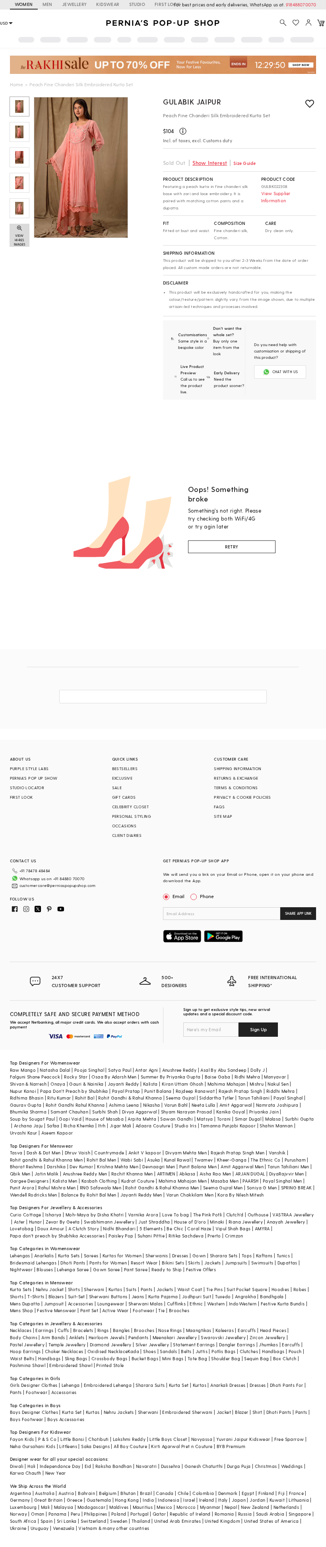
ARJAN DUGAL (250, 1173)
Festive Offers (201, 1269)
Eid (88, 1466)
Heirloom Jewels (106, 1337)
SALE (117, 787)
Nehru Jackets (119, 1412)
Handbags (273, 1351)
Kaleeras (224, 1330)
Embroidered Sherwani (187, 1412)
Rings (103, 1330)
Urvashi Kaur (23, 1132)
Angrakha (245, 1296)
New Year (55, 1472)
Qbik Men (20, 1173)
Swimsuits (262, 1262)
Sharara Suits (150, 1385)
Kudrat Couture (138, 1180)
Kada (133, 1351)
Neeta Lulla (203, 1104)
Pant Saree (135, 1269)
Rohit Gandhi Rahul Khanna (75, 1104)
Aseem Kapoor (57, 1132)
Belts (186, 1351)
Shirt (257, 1412)
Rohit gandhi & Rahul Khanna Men (46, 1159)
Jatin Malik (46, 1173)
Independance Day (60, 1466)
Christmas (266, 1466)
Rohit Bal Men (101, 1159)
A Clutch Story (83, 1228)
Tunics (283, 1255)
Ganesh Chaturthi (203, 1466)
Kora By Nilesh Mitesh (240, 1194)
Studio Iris (185, 1125)
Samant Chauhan (69, 1111)
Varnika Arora (143, 1214)
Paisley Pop (121, 1235)
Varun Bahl (176, 1104)
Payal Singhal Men (282, 1180)
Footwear (143, 1310)
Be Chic (175, 1228)
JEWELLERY (74, 4)
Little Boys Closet (168, 1439)
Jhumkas (268, 1344)
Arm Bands (53, 1337)
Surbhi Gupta (299, 1118)
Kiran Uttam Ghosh (183, 1083)
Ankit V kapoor (144, 1152)
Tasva (16, 1152)
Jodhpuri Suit (196, 1296)
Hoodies (280, 1289)
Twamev (203, 1159)
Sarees (91, 1255)
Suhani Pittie (151, 1235)
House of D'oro (190, 1221)
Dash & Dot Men (44, 1152)
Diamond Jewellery (111, 1344)
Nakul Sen (278, 1083)
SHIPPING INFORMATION (237, 768)
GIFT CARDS (124, 797)
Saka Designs (95, 1446)
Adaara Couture (153, 1125)
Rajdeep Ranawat (195, 1091)
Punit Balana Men (198, 1166)
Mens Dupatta (25, 1303)
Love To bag (175, 1214)
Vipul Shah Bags (233, 1228)
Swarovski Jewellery (223, 1337)
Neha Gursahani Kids (33, 1446)
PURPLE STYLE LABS (29, 768)
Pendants (138, 1337)
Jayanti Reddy (123, 1083)
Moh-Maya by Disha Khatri (95, 1214)
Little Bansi (72, 1439)
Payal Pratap (126, 1091)
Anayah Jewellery (286, 1221)
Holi (31, 1466)
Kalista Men (64, 1180)
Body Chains (23, 1337)
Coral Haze (199, 1228)
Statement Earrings (194, 1344)
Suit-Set (76, 1296)
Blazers (56, 1296)
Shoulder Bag (225, 1358)
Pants (147, 1289)
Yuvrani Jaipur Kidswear (243, 1439)
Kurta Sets (69, 1255)
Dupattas (287, 1262)
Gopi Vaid (70, 1118)
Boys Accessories (65, 1419)
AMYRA (262, 1228)
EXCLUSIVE (122, 778)
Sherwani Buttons (108, 1296)
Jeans (138, 1296)
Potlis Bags (223, 1351)
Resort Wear (144, 1262)
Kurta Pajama (163, 1296)
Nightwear (21, 1269)
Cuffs (63, 1330)
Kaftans (264, 1255)
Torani (224, 1118)
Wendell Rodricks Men (33, 1194)
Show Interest (209, 163)
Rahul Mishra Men (57, 1187)
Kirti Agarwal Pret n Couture (181, 1446)
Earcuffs (247, 1330)
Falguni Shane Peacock (35, 1076)
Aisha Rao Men (215, 1173)
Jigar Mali (121, 1125)
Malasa (273, 1118)
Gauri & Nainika (86, 1083)
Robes (300, 1289)
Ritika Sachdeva (186, 1235)
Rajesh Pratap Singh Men (237, 1152)
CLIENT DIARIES (127, 835)
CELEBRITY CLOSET (130, 806)
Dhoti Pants (72, 1262)
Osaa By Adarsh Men (113, 1076)
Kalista (150, 1083)
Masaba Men (225, 1180)
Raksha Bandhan (113, 1466)
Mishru (257, 1083)
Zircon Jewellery (267, 1337)
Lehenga (71, 1385)
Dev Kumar (81, 1166)
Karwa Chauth (25, 1472)
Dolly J (257, 1070)
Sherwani (94, 1289)
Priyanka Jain (264, 1111)
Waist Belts (22, 1358)
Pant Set (89, 1310)
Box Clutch (285, 1358)
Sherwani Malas (145, 1303)
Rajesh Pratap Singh (240, 1091)
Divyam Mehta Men (186, 1152)
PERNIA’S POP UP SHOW (34, 778)
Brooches (179, 1310)
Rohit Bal (85, 1097)
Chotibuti (98, 1439)
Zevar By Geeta (63, 1221)
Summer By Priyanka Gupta (171, 1076)
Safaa (53, 1125)
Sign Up (258, 1029)
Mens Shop (21, 1310)
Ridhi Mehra (247, 1076)
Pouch (295, 1351)
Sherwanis (157, 1255)
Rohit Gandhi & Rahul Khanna (130, 1097)
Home (16, 84)
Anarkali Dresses (227, 1385)
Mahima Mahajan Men (183, 1180)
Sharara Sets (224, 1255)
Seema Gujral (180, 1097)
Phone (207, 896)
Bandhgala (272, 1296)
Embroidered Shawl (70, 1365)
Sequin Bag (256, 1358)
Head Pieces (273, 1330)
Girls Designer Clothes (34, 1385)
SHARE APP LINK (298, 913)
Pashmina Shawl (28, 1365)
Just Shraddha (154, 1221)
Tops (247, 1255)
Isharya (53, 1214)
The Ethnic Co (265, 1159)
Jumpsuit (54, 1303)
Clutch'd (235, 1214)
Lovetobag (22, 1228)
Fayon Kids (22, 1439)
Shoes (149, 1351)
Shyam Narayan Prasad (186, 1111)
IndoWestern (242, 1303)
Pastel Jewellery (27, 1344)
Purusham (295, 1159)
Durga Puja (239, 1466)
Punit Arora (22, 1187)
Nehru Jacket (50, 1289)
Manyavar (275, 1076)
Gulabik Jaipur (192, 101)
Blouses (45, 1269)
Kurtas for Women (122, 1255)
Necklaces (21, 1330)
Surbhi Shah (105, 1111)
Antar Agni (146, 1070)
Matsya (205, 1118)
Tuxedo (223, 1296)
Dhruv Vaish (77, 1152)
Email (178, 896)
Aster (19, 1221)
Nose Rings (170, 1330)
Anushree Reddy (179, 1070)
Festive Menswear (56, 1310)
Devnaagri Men (158, 1166)
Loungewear (110, 1303)
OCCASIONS (124, 825)
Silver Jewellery (152, 1344)
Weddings (292, 1466)
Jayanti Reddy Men (141, 1194)
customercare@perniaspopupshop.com (57, 885)
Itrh (102, 1125)
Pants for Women (108, 1262)
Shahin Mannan (276, 1125)
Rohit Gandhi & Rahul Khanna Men (162, 1187)
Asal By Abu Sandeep (223, 1070)
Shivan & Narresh (28, 1083)
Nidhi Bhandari (119, 1228)
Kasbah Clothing (99, 1180)
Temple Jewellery (67, 1344)
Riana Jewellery (246, 1221)
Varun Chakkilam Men (190, 1194)
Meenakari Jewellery (175, 1337)
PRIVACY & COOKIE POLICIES (242, 797)
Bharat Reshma (26, 1166)
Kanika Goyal (230, 1111)
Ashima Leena (124, 1104)
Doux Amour (50, 1228)
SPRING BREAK (296, 1187)
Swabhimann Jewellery (109, 1221)
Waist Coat (189, 1289)
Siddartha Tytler (216, 1097)
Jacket (224, 1412)
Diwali (16, 1466)
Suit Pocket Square (247, 1289)
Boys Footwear (26, 1419)
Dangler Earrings (237, 1344)
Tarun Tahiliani (254, 1097)
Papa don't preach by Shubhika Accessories (57, 1235)
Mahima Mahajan (227, 1083)
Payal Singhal (288, 1097)
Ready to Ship (166, 1269)
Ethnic (196, 1303)
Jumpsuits (236, 1262)
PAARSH (250, 1180)
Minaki (217, 1221)
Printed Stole (110, 1365)
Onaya (57, 1083)
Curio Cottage (25, 1214)
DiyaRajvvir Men (286, 1173)
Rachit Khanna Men (132, 1173)
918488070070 (301, 4)
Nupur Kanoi (23, 1091)
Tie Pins (214, 1289)
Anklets (77, 1337)
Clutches (249, 1351)
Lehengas (20, 1255)
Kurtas (115, 1289)
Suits (131, 1289)
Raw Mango (23, 1070)
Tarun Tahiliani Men (288, 1166)
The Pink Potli (207, 1214)
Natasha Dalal (55, 1070)
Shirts (74, 1289)
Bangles (121, 1330)
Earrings (44, 1330)
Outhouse (258, 1214)
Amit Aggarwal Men (242, 1166)
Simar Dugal (248, 1118)
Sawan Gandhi (176, 1118)
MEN (47, 4)
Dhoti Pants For (286, 1385)
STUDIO (137, 4)
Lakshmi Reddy (129, 1439)
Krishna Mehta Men (117, 1166)
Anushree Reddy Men (85, 1173)
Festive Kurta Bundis (283, 1303)
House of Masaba (104, 1118)
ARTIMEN (166, 1173)
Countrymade (109, 1152)
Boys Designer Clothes (34, 1412)
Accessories (80, 1303)
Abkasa (187, 1173)
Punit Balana (158, 1091)
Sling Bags (76, 1358)
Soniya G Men (262, 1187)
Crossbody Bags (109, 1358)
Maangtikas (199, 1330)
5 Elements (151, 1228)
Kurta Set (179, 1385)
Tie (161, 1310)
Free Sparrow (289, 1439)
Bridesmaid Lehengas (33, 1262)
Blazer (241, 1412)
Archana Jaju (28, 1125)
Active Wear (115, 1310)
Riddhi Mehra (280, 1091)
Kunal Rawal (177, 1159)
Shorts (16, 1296)
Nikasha (151, 1104)
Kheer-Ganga (231, 1159)
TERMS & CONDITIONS (236, 787)
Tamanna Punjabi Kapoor (228, 1125)
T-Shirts (35, 1296)
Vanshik (277, 1152)
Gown (199, 1255)
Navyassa (201, 1439)
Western (216, 1303)
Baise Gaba (218, 1076)
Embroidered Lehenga (108, 1385)
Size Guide (244, 163)
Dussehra (170, 1466)
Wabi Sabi (132, 1159)
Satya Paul (119, 1070)
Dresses (180, 1255)
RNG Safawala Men (100, 1187)
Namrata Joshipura (277, 1104)
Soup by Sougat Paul (32, 1118)
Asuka (153, 1159)
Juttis (202, 1351)
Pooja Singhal (89, 1070)
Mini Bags (173, 1358)
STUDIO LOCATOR (27, 787)
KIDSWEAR (107, 4)
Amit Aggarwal (235, 1104)
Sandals (168, 1351)
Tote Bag (197, 1358)
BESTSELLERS (125, 768)
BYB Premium (231, 1446)
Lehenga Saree (73, 1269)
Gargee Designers (29, 1180)
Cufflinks (176, 1303)
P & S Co (47, 1439)
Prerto (214, 1235)
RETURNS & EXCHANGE (236, 778)
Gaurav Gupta (26, 1104)
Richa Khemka (79, 1125)
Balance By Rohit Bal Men (88, 1194)
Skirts (194, 1262)
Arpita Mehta (142, 1118)
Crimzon (234, 1235)
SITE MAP (223, 816)
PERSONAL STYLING (131, 816)
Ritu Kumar (59, 1097)
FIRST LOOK (167, 4)
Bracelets (83, 1330)
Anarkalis (44, 1255)
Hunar (35, 1221)
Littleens (68, 1446)
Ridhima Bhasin (27, 1097)
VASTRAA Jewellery (293, 1214)
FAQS (219, 806)
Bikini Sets (173, 1262)
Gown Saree (106, 1269)
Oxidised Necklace (107, 1351)
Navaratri (146, 1466)
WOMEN (24, 4)
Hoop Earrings (25, 1351)
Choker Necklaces (64, 1351)
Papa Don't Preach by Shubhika (74, 1091)
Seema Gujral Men (223, 1187)
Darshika (56, 1166)
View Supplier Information (276, 197)
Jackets (212, 1262)
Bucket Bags (145, 1358)
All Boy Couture (130, 1446)
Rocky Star (75, 1076)
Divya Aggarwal (139, 1111)
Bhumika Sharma (28, 1111)
